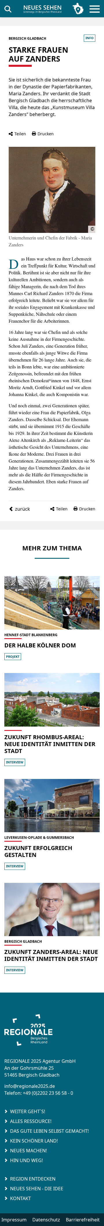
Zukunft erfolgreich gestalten (38, 851)
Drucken (46, 133)
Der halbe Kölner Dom (40, 645)
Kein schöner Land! (34, 1141)
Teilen (20, 133)
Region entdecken (32, 1179)
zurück (22, 509)
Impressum (14, 1220)
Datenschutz (46, 1220)
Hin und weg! (26, 1160)
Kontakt (20, 1198)
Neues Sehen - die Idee (36, 1188)
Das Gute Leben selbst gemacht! (49, 1131)
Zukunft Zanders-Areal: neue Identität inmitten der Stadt (51, 955)
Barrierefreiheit (83, 1220)
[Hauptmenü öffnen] (93, 9)
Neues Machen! (28, 1150)
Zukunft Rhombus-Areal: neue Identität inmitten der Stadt (49, 744)
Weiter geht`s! (27, 1111)
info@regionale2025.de (29, 1086)
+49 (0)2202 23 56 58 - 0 (48, 1093)
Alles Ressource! (30, 1121)
